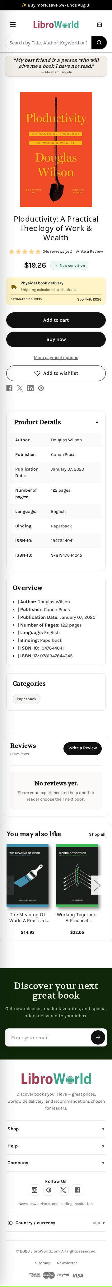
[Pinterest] (41, 388)
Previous (7, 885)
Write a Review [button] (89, 251)
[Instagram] (34, 1190)
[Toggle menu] (12, 24)
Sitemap (43, 1263)
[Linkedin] (30, 388)
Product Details (37, 422)
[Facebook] (9, 388)
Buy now (56, 339)
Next (97, 885)
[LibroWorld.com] (56, 1078)
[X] (20, 388)
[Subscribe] (98, 1037)
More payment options (56, 357)
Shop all (97, 834)
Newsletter (67, 1263)
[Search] (99, 42)
